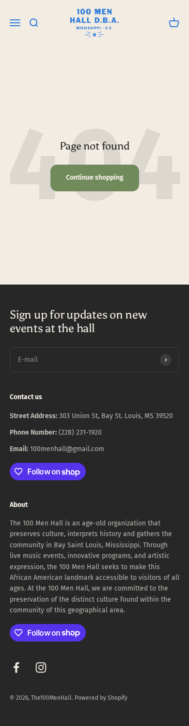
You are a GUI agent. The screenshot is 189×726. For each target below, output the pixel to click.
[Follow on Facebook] (16, 667)
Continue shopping (95, 177)
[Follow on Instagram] (40, 667)
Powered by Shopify (101, 697)
